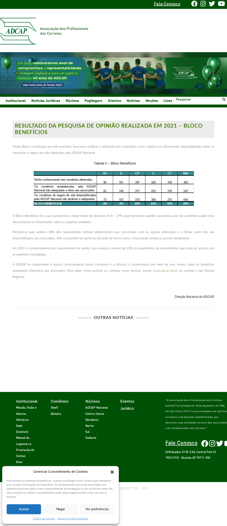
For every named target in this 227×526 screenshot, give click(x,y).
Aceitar (24, 509)
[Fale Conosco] (26, 4)
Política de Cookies (44, 518)
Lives (168, 100)
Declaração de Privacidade (72, 518)
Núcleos (72, 100)
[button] (112, 472)
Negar (60, 509)
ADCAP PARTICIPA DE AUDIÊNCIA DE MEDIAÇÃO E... (165, 329)
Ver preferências (97, 509)
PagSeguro (93, 100)
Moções (152, 100)
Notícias (133, 100)
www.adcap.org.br (165, 270)
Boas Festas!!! (61, 329)
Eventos (114, 100)
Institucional (16, 100)
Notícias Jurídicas (45, 100)
